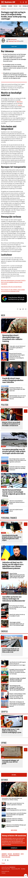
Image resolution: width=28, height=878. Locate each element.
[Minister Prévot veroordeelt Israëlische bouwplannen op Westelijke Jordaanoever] (12, 409)
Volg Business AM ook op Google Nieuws (11, 286)
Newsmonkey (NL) (6, 868)
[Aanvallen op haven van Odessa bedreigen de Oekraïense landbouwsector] (14, 580)
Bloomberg (19, 101)
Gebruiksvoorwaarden (14, 855)
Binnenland (4, 691)
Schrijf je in (14, 848)
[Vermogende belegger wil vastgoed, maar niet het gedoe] (12, 747)
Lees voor (14, 46)
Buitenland (4, 332)
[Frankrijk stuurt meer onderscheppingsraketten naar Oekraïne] (14, 362)
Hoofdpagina (3, 9)
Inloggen (10, 854)
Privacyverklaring (6, 857)
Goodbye (23, 868)
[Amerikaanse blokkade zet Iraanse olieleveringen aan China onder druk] (4, 386)
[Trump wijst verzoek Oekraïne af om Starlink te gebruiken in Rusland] (4, 344)
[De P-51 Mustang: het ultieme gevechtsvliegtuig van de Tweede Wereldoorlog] (4, 604)
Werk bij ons (5, 855)
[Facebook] (3, 859)
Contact (3, 873)
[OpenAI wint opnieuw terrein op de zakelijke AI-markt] (4, 612)
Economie (10, 6)
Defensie (2, 36)
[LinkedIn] (8, 859)
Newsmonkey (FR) (15, 868)
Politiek (15, 6)
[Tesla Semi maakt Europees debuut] (4, 507)
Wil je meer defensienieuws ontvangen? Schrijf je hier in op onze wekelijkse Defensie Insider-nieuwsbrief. (13, 282)
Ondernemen (3, 6)
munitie (20, 105)
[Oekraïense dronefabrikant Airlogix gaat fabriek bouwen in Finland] (4, 499)
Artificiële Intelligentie (6, 618)
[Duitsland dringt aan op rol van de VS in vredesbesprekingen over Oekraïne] (4, 394)
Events (22, 854)
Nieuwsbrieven (16, 854)
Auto (3, 513)
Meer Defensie (18, 830)
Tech (20, 6)
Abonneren (4, 854)
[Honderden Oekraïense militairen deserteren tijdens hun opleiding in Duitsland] (4, 465)
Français (3, 863)
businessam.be (13, 39)
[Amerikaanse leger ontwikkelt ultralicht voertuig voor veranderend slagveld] (4, 676)
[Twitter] (5, 859)
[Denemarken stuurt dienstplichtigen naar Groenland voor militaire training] (14, 319)
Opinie (3, 757)
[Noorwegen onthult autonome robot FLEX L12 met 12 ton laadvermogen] (4, 620)
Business (3, 446)
